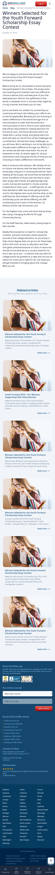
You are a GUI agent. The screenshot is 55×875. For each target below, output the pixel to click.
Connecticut (7, 796)
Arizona (40, 790)
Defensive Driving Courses (15, 858)
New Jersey (41, 820)
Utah (4, 836)
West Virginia (24, 840)
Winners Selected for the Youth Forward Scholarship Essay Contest (25, 335)
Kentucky (23, 806)
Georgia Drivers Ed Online (13, 724)
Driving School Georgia (14, 861)
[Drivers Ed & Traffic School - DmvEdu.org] (14, 4)
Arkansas (6, 793)
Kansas (5, 806)
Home (5, 8)
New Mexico (7, 823)
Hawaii (22, 800)
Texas (39, 833)
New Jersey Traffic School (13, 742)
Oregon (40, 826)
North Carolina (25, 823)
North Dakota (42, 823)
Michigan (6, 813)
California (23, 793)
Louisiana (40, 806)
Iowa (39, 803)
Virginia (40, 836)
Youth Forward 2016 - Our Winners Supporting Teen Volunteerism (22, 396)
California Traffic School (12, 736)
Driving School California (39, 858)
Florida (39, 796)
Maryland (23, 810)
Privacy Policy (11, 864)
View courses (43, 708)
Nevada (5, 820)
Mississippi (41, 813)
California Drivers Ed (11, 721)
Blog (12, 8)
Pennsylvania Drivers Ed (12, 730)
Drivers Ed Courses (13, 856)
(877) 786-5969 (16, 758)
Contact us (6, 760)
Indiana (22, 803)
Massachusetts (42, 810)
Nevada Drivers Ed (10, 727)
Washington (7, 840)
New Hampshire (25, 820)
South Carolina (42, 830)
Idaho (39, 800)
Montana (23, 816)
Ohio (4, 826)
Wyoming (6, 843)
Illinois (5, 803)
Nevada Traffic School (12, 739)
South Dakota (7, 833)
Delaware (23, 796)
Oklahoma (23, 826)
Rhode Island (24, 830)
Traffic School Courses (38, 856)
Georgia (5, 800)
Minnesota (23, 813)
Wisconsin (40, 840)
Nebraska (40, 816)
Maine (5, 810)
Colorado (40, 793)
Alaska (22, 790)
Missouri (6, 816)
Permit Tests (34, 861)
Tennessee (24, 833)
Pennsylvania (7, 830)
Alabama (6, 790)
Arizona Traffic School (12, 733)
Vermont (23, 836)
